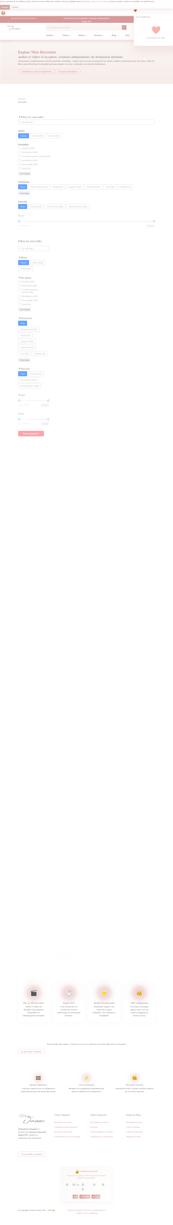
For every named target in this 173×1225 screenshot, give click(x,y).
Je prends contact (31, 1051)
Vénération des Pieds (63, 1132)
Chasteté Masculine (134, 1132)
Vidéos (66, 35)
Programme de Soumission (101, 1136)
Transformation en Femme (101, 1132)
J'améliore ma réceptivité (36, 71)
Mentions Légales (75, 1210)
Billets (83, 35)
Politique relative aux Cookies (95, 1)
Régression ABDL (133, 1136)
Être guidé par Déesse (99, 1122)
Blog (115, 35)
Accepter (4, 7)
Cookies (3, 13)
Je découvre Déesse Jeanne (32, 1147)
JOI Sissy (94, 1127)
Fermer (15, 7)
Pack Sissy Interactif (62, 1122)
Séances (99, 35)
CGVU (87, 1210)
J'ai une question (68, 71)
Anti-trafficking (90, 1213)
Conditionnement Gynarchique (67, 1136)
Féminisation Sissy (134, 1122)
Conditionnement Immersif (66, 1127)
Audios (50, 35)
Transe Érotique (133, 1127)
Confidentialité (97, 1210)
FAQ (127, 35)
